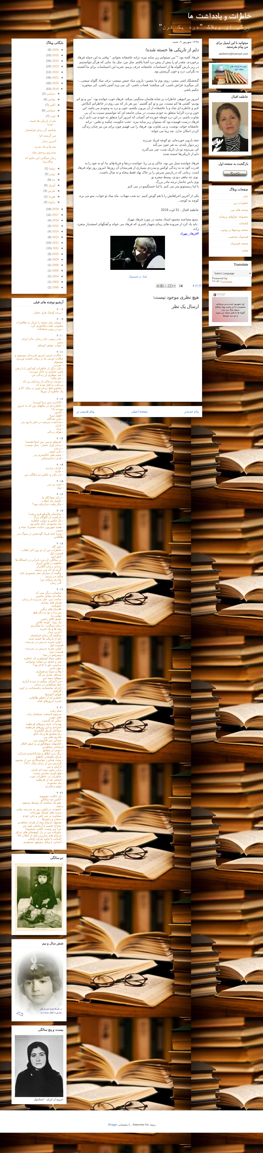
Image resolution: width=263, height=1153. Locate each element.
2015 (55, 225)
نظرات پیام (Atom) (131, 422)
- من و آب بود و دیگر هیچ (48, 612)
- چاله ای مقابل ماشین (49, 596)
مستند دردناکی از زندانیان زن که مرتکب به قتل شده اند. (43, 383)
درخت (57, 448)
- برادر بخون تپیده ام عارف (47, 769)
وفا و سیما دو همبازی (48, 671)
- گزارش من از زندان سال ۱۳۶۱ (43, 763)
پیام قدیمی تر (85, 411)
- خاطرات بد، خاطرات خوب (46, 776)
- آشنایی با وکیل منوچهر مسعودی (43, 842)
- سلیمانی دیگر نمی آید (49, 592)
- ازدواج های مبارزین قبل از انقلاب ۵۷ (40, 835)
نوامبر (51, 99)
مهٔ (53, 179)
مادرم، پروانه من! (50, 579)
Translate (226, 281)
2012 (55, 242)
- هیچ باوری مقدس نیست (48, 773)
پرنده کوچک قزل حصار (47, 312)
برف (58, 428)
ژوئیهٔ (51, 168)
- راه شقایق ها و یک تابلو (48, 733)
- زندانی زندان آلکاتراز (50, 566)
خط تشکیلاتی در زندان (48, 684)
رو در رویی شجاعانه (49, 329)
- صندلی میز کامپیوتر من (48, 740)
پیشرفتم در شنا (52, 655)
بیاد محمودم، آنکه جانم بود (46, 523)
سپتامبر (50, 110)
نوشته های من (239, 209)
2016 (55, 220)
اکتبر (52, 104)
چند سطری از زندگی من (46, 374)
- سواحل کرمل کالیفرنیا (49, 730)
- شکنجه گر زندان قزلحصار (46, 635)
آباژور (58, 412)
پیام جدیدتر (191, 411)
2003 (55, 281)
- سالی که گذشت (52, 720)
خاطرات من (240, 203)
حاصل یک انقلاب (51, 500)
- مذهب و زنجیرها (52, 819)
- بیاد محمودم (55, 783)
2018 (55, 209)
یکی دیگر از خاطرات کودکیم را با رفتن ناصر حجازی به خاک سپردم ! (39, 370)
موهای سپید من (52, 678)
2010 (55, 253)
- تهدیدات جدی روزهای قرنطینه (44, 723)
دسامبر (50, 93)
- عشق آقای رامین (52, 618)
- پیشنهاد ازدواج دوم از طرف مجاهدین (40, 822)
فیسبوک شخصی (238, 236)
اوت (52, 116)
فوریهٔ (51, 196)
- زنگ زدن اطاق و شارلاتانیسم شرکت (40, 753)
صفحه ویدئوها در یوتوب (234, 230)
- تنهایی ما (57, 615)
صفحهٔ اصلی (139, 411)
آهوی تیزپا (55, 415)
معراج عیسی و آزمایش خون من (42, 825)
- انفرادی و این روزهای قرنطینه (44, 727)
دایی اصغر (55, 451)
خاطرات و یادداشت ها (219, 15)
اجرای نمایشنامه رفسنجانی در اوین (40, 687)
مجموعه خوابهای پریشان (233, 216)
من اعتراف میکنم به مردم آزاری (41, 681)
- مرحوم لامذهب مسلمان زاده (45, 714)
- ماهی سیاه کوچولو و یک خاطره (43, 658)
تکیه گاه (56, 546)
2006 (55, 265)
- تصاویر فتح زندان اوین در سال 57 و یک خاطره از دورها (41, 389)
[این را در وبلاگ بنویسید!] (170, 286)
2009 (55, 259)
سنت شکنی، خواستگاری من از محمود (38, 760)
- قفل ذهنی (56, 717)
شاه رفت (56, 710)
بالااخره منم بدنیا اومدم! (47, 402)
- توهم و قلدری (54, 786)
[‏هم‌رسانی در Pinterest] (158, 286)
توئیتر (245, 250)
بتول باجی (56, 668)
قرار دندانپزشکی (51, 458)
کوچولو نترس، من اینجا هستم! (43, 441)
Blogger (112, 1124)
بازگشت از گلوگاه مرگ (47, 517)
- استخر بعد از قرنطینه (49, 779)
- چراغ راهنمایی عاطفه (49, 756)
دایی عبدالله (54, 418)
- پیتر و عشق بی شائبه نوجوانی (44, 661)
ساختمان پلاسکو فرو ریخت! (44, 513)
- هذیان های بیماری (52, 602)
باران (58, 425)
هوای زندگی (54, 431)
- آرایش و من (55, 766)
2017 (55, 214)
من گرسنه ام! (47, 135)
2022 (55, 72)
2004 (55, 276)
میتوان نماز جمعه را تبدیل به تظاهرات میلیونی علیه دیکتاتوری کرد (39, 324)
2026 (55, 49)
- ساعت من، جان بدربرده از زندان (42, 599)
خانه (245, 196)
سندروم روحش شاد (44, 152)
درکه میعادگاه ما (51, 497)
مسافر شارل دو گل (49, 674)
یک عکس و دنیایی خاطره (46, 520)
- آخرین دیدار (55, 632)
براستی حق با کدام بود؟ (47, 664)
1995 (55, 287)
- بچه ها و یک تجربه (51, 628)
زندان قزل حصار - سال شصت (43, 445)
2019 (55, 88)
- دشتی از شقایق (53, 750)
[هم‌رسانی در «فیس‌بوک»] (162, 286)
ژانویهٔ (51, 202)
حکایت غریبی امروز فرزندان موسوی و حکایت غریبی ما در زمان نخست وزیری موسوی (39, 358)
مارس (51, 190)
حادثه (58, 471)
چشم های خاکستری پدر (47, 454)
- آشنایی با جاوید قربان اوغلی (45, 838)
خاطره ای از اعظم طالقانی (45, 697)
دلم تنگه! (56, 378)
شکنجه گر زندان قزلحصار (40, 130)
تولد (59, 487)
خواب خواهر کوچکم (49, 345)
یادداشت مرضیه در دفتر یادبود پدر (41, 422)
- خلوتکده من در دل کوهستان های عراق (39, 832)
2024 (55, 60)
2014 (55, 231)
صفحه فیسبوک (239, 243)
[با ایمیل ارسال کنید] (174, 286)
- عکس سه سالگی (51, 799)
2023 (55, 66)
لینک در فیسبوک (138, 276)
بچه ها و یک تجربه (45, 146)
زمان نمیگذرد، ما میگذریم (46, 625)
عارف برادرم (53, 468)
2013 (55, 237)
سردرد (57, 365)
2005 (55, 270)
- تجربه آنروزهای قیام (50, 701)
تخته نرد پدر (54, 484)
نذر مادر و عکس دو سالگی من (42, 474)
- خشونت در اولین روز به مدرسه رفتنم (39, 809)
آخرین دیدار (49, 141)
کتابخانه (243, 223)
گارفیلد (57, 691)
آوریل (51, 185)
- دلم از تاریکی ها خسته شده (46, 638)
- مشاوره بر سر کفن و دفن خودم (43, 815)
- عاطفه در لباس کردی (49, 563)
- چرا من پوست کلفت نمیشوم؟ (44, 828)
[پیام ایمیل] (181, 285)
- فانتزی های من (53, 737)
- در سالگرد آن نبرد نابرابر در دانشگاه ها (39, 559)
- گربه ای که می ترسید (49, 569)
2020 (55, 83)
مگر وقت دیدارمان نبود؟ (46, 504)
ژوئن (51, 174)
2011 (55, 248)
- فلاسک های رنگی (52, 609)
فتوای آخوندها (53, 694)
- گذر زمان (56, 582)
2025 (55, 55)
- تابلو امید (57, 556)
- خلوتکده (57, 605)
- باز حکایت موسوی (51, 796)
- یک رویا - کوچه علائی (49, 622)
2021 (55, 77)
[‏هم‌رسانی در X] (166, 286)
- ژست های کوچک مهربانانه (46, 812)
